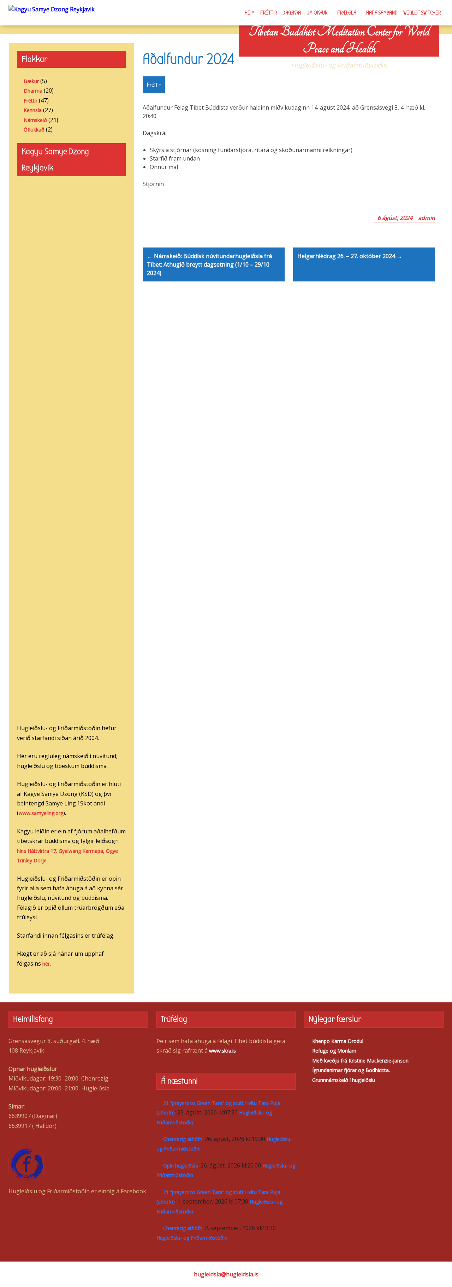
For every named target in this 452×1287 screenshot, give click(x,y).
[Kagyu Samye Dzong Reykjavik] (51, 9)
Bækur (31, 81)
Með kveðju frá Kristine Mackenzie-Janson (360, 1060)
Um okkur (317, 13)
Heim (250, 13)
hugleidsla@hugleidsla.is (226, 1274)
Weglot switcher (422, 13)
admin (426, 218)
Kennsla (33, 110)
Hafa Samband (382, 13)
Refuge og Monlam (334, 1050)
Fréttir (268, 13)
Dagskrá (291, 13)
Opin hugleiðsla (180, 1165)
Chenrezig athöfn (182, 1139)
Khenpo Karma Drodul (337, 1041)
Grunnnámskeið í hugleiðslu (343, 1080)
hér (46, 963)
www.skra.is (222, 1050)
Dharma (33, 90)
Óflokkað (34, 129)
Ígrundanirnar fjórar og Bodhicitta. (351, 1070)
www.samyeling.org (41, 813)
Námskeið (35, 120)
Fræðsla (346, 13)
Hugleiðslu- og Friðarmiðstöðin (191, 1237)
